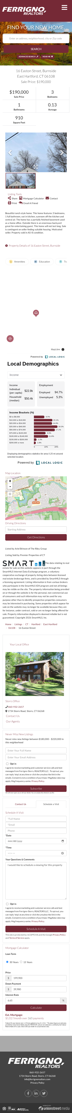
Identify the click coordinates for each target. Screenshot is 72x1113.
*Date (8, 835)
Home (8, 624)
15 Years (27, 962)
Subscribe (36, 788)
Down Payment (13, 983)
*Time (8, 847)
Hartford (35, 624)
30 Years (14, 962)
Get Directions (36, 537)
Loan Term (10, 954)
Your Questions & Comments (20, 859)
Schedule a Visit (51, 804)
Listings (18, 624)
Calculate (36, 1007)
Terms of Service (16, 938)
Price (8, 972)
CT (26, 624)
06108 (11, 627)
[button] (36, 49)
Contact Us (13, 716)
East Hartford (50, 624)
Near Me (47, 56)
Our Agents (13, 721)
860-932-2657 (16, 706)
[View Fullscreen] (10, 494)
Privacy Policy (37, 781)
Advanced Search (27, 56)
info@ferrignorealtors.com (37, 1079)
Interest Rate (12, 994)
